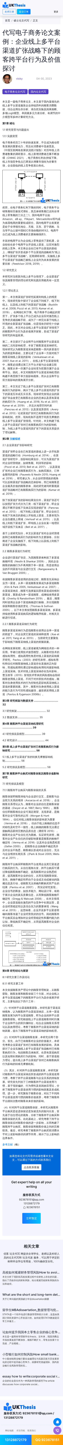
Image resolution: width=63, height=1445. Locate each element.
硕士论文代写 (21, 20)
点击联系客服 (31, 1167)
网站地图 (9, 1430)
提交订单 (23, 11)
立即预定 (31, 1218)
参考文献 (7, 1144)
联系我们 (31, 1430)
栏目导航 (21, 1430)
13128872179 (15, 1440)
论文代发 (27, 1257)
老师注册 (9, 11)
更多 (56, 11)
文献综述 (15, 438)
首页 (7, 20)
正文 (35, 20)
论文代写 (25, 1156)
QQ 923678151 (47, 1440)
